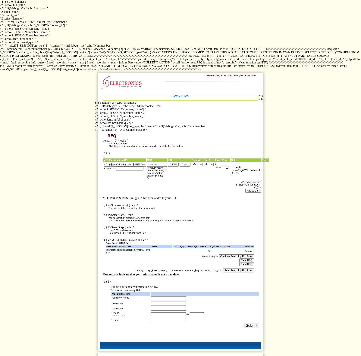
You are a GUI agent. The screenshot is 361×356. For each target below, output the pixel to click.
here (116, 146)
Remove (249, 251)
